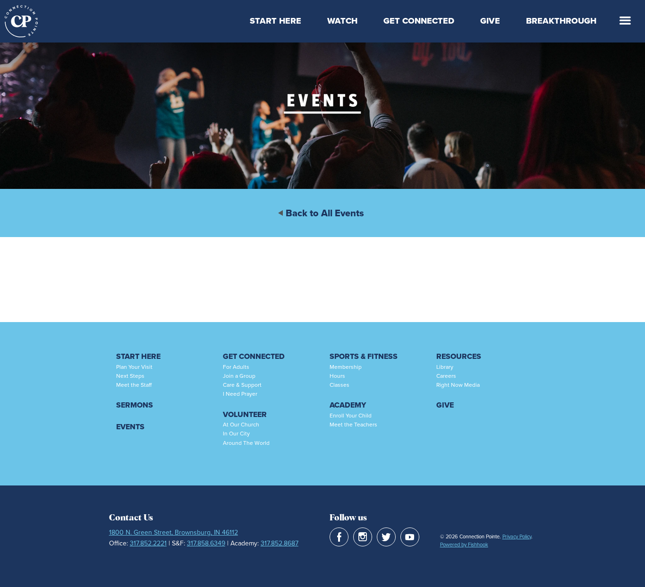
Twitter (386, 536)
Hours (337, 376)
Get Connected (418, 21)
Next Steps (130, 376)
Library (444, 367)
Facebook (339, 536)
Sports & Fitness (364, 356)
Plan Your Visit (134, 367)
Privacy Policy (516, 536)
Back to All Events (325, 213)
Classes (339, 385)
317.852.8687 (279, 543)
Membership (346, 367)
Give (490, 21)
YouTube (409, 536)
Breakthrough (561, 21)
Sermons (134, 405)
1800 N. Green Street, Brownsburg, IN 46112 (173, 532)
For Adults (236, 367)
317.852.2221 (148, 543)
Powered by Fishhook (464, 544)
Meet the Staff (134, 385)
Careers (446, 376)
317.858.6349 (206, 543)
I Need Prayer (240, 394)
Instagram (362, 536)
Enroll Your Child (351, 415)
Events (130, 426)
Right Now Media (458, 385)
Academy (348, 405)
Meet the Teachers (353, 424)
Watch (342, 21)
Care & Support (242, 385)
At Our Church (241, 424)
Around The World (246, 443)
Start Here (275, 21)
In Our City (236, 433)
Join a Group (239, 376)
